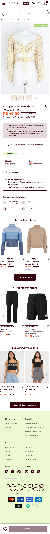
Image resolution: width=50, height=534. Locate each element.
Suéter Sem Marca (7, 262)
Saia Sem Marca (31, 389)
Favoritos (8, 427)
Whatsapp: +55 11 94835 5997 (33, 431)
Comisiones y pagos (30, 459)
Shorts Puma (30, 329)
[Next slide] (46, 247)
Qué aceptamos (29, 455)
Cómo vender (29, 447)
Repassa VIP (8, 459)
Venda (26, 4)
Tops (19, 20)
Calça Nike (4, 329)
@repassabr (31, 435)
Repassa (4, 20)
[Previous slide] (3, 247)
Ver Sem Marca (25, 277)
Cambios (7, 455)
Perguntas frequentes (31, 423)
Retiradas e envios (30, 451)
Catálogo (12, 20)
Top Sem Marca (6, 389)
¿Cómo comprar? (10, 447)
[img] (39, 3)
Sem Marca (28, 20)
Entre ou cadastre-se (11, 423)
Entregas (7, 451)
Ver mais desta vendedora (25, 405)
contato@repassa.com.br (34, 427)
